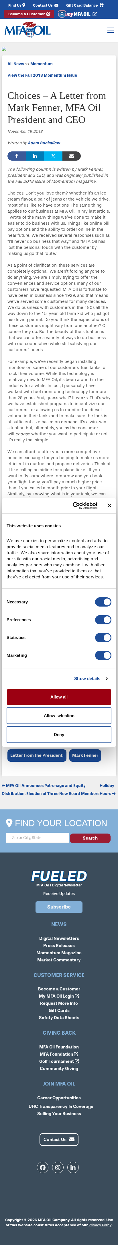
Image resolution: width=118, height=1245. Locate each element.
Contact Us (43, 5)
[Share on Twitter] (53, 156)
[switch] (103, 619)
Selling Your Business (59, 1113)
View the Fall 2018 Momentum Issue (42, 75)
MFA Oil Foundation (59, 1047)
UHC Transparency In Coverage (61, 1106)
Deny (59, 734)
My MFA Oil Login (57, 996)
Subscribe (59, 907)
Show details (87, 678)
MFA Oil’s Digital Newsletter (59, 885)
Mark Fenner (85, 755)
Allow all (59, 696)
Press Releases (59, 945)
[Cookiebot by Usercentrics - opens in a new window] (73, 505)
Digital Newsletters (59, 938)
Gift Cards (59, 1010)
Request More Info (59, 1003)
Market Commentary (59, 960)
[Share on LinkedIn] (35, 156)
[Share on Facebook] (16, 156)
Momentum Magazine (59, 952)
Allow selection (59, 715)
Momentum (41, 63)
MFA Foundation (57, 1054)
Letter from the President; (37, 755)
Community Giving (59, 1068)
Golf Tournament (57, 1061)
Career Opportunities (59, 1097)
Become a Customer (27, 14)
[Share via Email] (71, 156)
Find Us (14, 5)
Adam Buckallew (43, 143)
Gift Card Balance (82, 5)
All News (15, 63)
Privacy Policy (100, 1225)
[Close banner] (109, 505)
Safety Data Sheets (59, 1017)
